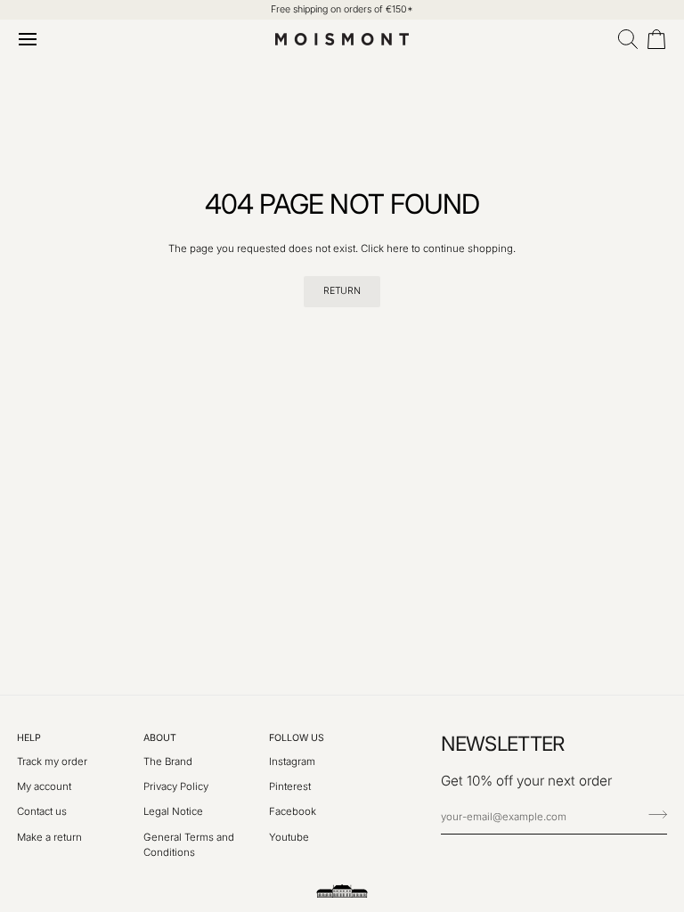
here (398, 248)
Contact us (42, 811)
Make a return (49, 837)
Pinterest (290, 786)
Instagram (292, 761)
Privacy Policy (175, 786)
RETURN (341, 291)
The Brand (167, 761)
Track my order (52, 761)
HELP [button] (29, 738)
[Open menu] (31, 39)
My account (44, 786)
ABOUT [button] (159, 738)
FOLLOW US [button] (296, 738)
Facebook (292, 811)
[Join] (652, 815)
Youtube (289, 837)
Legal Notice (173, 811)
